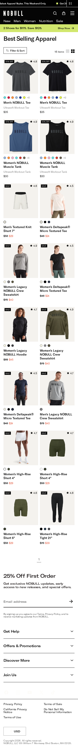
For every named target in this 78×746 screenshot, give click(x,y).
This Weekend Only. (33, 3)
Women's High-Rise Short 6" (17, 536)
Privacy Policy (12, 704)
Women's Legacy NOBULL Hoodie (15, 352)
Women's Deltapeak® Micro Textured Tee (55, 229)
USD (20, 733)
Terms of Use (12, 717)
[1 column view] (67, 51)
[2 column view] (72, 51)
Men (17, 21)
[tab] (5, 98)
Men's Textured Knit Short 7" (17, 229)
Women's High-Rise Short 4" (17, 476)
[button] (70, 3)
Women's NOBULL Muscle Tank (16, 164)
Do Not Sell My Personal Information (58, 711)
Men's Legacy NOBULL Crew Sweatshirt (56, 416)
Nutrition (46, 21)
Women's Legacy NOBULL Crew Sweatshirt (15, 290)
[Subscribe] (70, 601)
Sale (59, 21)
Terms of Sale (53, 704)
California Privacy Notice (15, 711)
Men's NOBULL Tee (17, 102)
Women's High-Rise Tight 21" (53, 536)
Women (30, 21)
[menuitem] (6, 21)
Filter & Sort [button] (17, 50)
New (6, 21)
